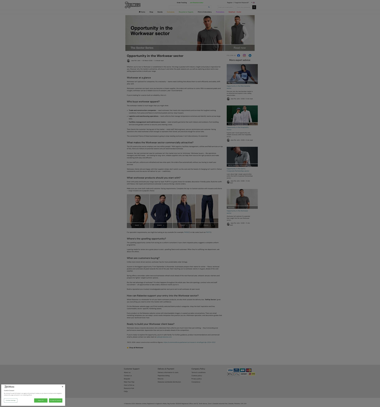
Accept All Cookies (55, 400)
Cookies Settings (10, 400)
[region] (33, 395)
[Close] (62, 386)
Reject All (41, 400)
